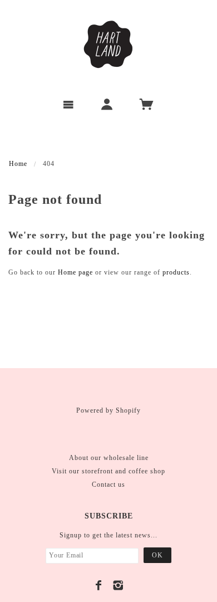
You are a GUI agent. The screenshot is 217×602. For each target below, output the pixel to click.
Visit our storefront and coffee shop (108, 471)
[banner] (108, 44)
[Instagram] (118, 585)
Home (18, 164)
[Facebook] (99, 585)
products (176, 272)
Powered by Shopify (108, 410)
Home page (75, 272)
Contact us (108, 484)
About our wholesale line (109, 458)
